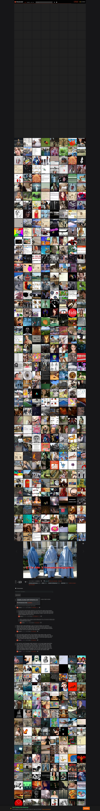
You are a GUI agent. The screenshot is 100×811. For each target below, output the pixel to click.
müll (31, 2)
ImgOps (46, 581)
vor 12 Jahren (31, 581)
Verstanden (86, 808)
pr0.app (76, 1)
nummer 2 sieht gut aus (52, 583)
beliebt (28, 2)
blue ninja (63, 583)
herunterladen (54, 581)
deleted (37, 581)
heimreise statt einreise (33, 583)
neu (25, 2)
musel (43, 583)
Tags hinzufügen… (32, 584)
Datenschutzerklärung (46, 809)
